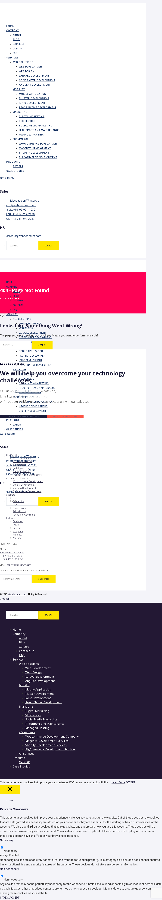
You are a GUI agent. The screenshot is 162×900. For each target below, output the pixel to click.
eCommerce (20, 139)
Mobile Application (32, 94)
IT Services (11, 454)
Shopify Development (34, 152)
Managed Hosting (31, 134)
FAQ (15, 310)
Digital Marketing (31, 116)
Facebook (18, 521)
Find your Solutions (65, 416)
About (17, 35)
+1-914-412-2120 (20, 214)
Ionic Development (32, 103)
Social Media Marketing (36, 125)
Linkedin (17, 527)
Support (10, 494)
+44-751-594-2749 (20, 218)
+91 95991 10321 (27, 391)
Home (9, 282)
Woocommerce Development (39, 143)
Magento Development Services (47, 741)
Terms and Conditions (24, 514)
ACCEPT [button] (130, 782)
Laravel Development (34, 75)
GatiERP (18, 424)
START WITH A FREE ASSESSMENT (23, 416)
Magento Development (35, 148)
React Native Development (37, 107)
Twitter (16, 524)
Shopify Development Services (46, 745)
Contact (19, 48)
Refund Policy (19, 511)
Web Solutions (23, 62)
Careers (18, 44)
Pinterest (17, 534)
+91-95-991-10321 (21, 209)
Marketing (20, 112)
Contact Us (18, 501)
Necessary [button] (6, 840)
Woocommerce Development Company (52, 736)
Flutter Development (34, 98)
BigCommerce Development (38, 157)
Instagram (18, 531)
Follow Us (11, 517)
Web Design (26, 71)
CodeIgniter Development (37, 80)
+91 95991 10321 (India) (12, 552)
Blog (16, 39)
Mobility (19, 89)
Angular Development (34, 84)
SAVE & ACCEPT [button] (9, 897)
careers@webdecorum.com (23, 236)
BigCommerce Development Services (50, 749)
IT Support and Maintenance (39, 130)
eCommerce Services (17, 478)
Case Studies (15, 171)
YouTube (17, 537)
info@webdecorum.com (21, 205)
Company (12, 30)
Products (13, 161)
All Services (26, 753)
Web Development (31, 66)
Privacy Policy (19, 508)
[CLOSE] (10, 789)
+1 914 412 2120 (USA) (11, 559)
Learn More (118, 782)
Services (12, 57)
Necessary (10, 850)
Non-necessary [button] (9, 869)
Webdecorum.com (17, 594)
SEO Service (27, 121)
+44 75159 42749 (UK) (11, 555)
